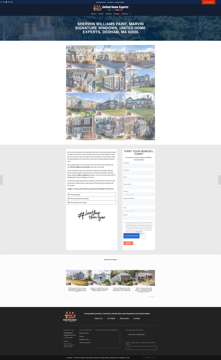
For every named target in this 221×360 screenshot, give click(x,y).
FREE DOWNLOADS (100, 2)
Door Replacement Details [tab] (78, 202)
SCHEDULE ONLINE (119, 2)
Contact (136, 318)
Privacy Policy (67, 343)
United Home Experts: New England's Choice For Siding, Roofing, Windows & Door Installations (100, 357)
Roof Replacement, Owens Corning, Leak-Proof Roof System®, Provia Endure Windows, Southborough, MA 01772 (77, 290)
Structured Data (68, 346)
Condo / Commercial (85, 342)
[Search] (130, 14)
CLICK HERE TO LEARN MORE (136, 334)
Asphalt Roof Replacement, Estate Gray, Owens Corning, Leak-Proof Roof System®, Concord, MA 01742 (122, 289)
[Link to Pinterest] (9, 2)
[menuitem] (100, 2)
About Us (99, 318)
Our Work (111, 318)
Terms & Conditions (69, 345)
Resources (124, 318)
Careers (66, 341)
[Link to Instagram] (3, 2)
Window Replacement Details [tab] (79, 199)
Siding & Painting (84, 333)
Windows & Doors (84, 339)
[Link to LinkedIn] (11, 2)
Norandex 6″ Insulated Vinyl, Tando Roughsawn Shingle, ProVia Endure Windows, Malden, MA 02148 (99, 289)
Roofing (81, 336)
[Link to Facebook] (143, 357)
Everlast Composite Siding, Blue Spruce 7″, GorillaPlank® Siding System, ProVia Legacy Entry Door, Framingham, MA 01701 (144, 290)
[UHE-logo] (110, 8)
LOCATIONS (110, 2)
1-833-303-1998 (68, 337)
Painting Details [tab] (75, 195)
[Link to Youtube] (6, 2)
